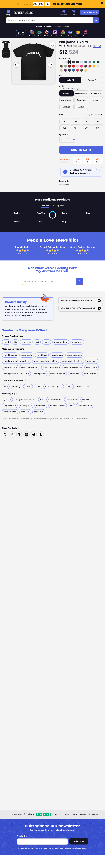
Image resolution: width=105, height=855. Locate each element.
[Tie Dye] (85, 70)
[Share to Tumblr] (41, 434)
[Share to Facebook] (12, 434)
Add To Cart (81, 150)
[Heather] (65, 62)
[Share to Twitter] (5, 434)
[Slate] (89, 62)
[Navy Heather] (69, 70)
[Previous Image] (16, 64)
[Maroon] (69, 66)
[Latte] (61, 70)
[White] (61, 62)
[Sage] (65, 66)
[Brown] (85, 66)
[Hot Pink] (81, 66)
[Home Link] (23, 12)
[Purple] (65, 70)
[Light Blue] (81, 62)
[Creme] (98, 66)
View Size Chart (96, 115)
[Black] (69, 62)
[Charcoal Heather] (73, 62)
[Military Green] (61, 66)
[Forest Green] (98, 62)
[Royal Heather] (73, 70)
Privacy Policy (47, 848)
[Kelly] (94, 62)
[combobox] (49, 20)
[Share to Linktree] (19, 434)
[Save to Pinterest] (26, 434)
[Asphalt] (81, 70)
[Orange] (89, 66)
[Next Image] (50, 64)
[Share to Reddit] (34, 434)
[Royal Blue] (85, 62)
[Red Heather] (77, 70)
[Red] (73, 66)
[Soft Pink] (77, 66)
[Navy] (77, 62)
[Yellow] (94, 66)
